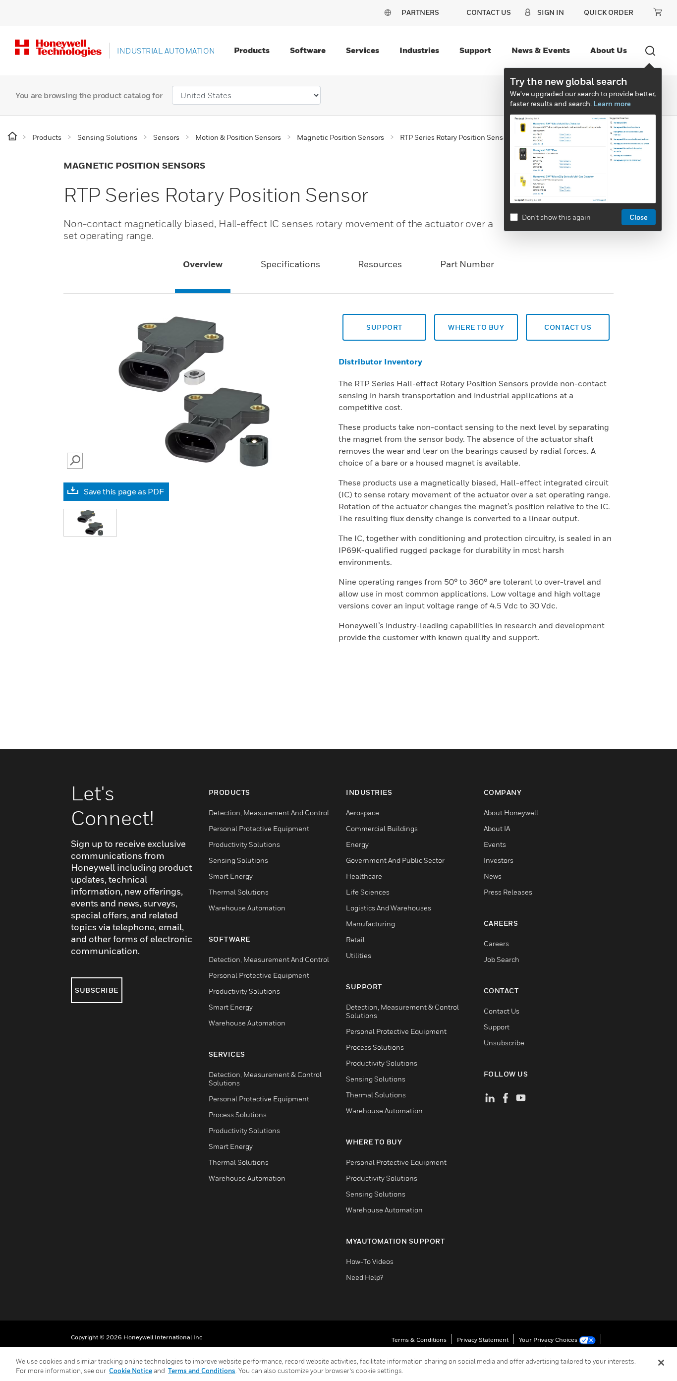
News (493, 876)
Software (308, 50)
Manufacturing (370, 923)
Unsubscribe (504, 1042)
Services (362, 50)
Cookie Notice (130, 1371)
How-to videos (370, 1261)
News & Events (540, 50)
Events (495, 844)
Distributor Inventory (380, 361)
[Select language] (388, 12)
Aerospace (362, 812)
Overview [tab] (203, 264)
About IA (497, 828)
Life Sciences (368, 892)
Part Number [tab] (467, 264)
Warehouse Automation (247, 907)
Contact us (567, 327)
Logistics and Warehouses (388, 907)
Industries (419, 50)
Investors (498, 860)
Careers (496, 943)
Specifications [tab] (290, 264)
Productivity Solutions (244, 844)
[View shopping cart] (657, 11)
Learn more (612, 103)
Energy (357, 844)
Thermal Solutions (239, 892)
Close (638, 217)
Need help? (364, 1277)
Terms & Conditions (419, 1339)
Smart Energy (231, 876)
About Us (608, 50)
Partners (420, 12)
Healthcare (364, 876)
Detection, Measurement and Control (269, 812)
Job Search (501, 959)
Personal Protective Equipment (259, 828)
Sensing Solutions (238, 860)
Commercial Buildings (382, 828)
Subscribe (96, 990)
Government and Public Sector (395, 860)
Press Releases (508, 892)
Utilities (358, 955)
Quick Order (608, 12)
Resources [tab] (380, 264)
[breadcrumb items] (13, 136)
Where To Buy (476, 327)
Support (475, 50)
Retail (355, 939)
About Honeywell (511, 812)
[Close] (661, 1363)
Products (252, 50)
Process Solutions (238, 1114)
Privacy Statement (482, 1339)
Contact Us (501, 1011)
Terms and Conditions (201, 1371)
